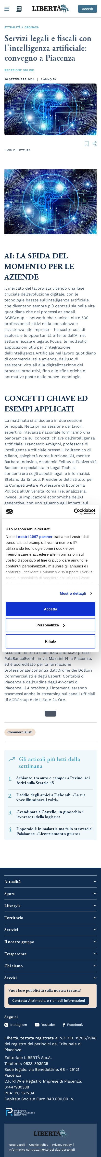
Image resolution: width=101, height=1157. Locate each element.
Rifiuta (50, 641)
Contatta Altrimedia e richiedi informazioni (48, 1000)
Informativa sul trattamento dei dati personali (42, 1149)
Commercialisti (20, 732)
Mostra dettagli (73, 593)
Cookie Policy (38, 1144)
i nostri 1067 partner (34, 537)
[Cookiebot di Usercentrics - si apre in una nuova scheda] (73, 511)
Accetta (50, 609)
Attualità (12, 27)
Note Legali (17, 1144)
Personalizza (48, 625)
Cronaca (32, 27)
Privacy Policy (62, 1144)
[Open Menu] (7, 9)
